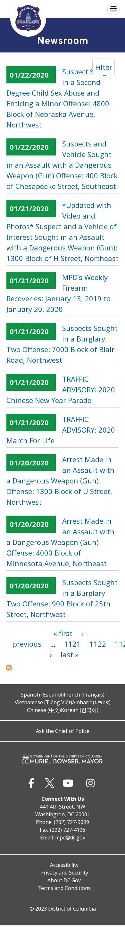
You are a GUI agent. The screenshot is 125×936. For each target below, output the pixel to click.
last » (70, 654)
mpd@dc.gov (70, 837)
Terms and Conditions (64, 888)
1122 (97, 644)
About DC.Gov (64, 880)
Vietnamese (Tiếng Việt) (43, 702)
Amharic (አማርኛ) (91, 702)
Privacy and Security (64, 872)
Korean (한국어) (79, 710)
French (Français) (84, 694)
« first (63, 633)
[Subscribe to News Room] (62, 667)
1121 (72, 644)
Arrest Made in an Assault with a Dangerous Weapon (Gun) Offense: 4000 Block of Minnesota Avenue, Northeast (60, 542)
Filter (103, 67)
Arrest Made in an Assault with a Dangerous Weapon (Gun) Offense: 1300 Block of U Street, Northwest (60, 480)
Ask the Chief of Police (62, 731)
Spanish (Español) (42, 694)
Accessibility (64, 864)
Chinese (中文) (44, 710)
